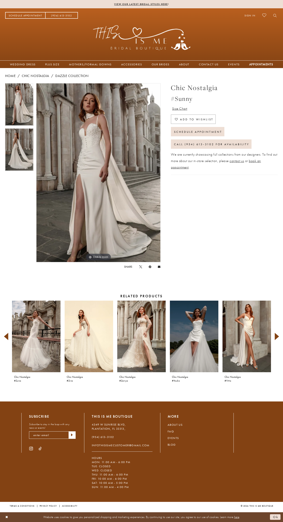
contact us (237, 161)
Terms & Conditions (22, 505)
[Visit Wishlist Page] (264, 15)
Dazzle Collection (72, 75)
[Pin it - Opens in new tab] (150, 266)
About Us (175, 425)
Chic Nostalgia (35, 75)
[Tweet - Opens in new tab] (140, 266)
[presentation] (36, 336)
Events (173, 438)
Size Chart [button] (179, 108)
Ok (275, 517)
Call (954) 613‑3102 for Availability (211, 144)
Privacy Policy (48, 505)
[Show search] (274, 15)
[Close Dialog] (6, 517)
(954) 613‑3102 (103, 437)
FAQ (171, 431)
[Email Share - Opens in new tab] (159, 266)
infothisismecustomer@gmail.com (121, 445)
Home (10, 75)
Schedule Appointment (198, 132)
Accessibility (69, 505)
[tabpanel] (19, 105)
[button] (250, 15)
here (236, 517)
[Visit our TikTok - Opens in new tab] (40, 448)
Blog (172, 444)
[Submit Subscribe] (72, 435)
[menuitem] (25, 15)
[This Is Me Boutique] (142, 37)
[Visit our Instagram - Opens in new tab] (31, 448)
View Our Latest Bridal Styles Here (141, 4)
